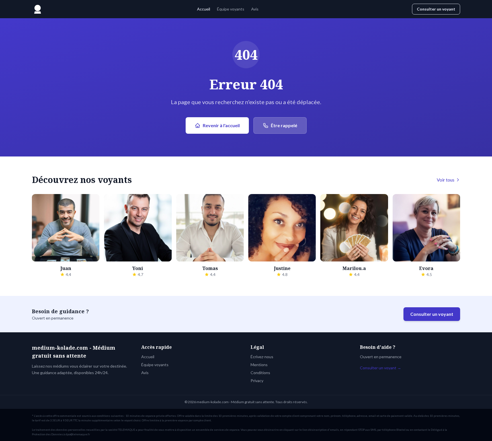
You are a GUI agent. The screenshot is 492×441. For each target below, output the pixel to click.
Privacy (257, 380)
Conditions (260, 372)
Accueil (203, 9)
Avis (255, 9)
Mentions (259, 364)
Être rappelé (284, 125)
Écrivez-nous (262, 356)
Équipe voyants (230, 9)
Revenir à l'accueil (221, 125)
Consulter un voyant (436, 9)
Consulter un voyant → (380, 367)
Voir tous (445, 179)
